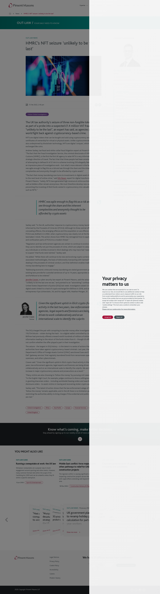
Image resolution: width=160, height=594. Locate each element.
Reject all (119, 317)
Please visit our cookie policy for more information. (119, 309)
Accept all (107, 317)
